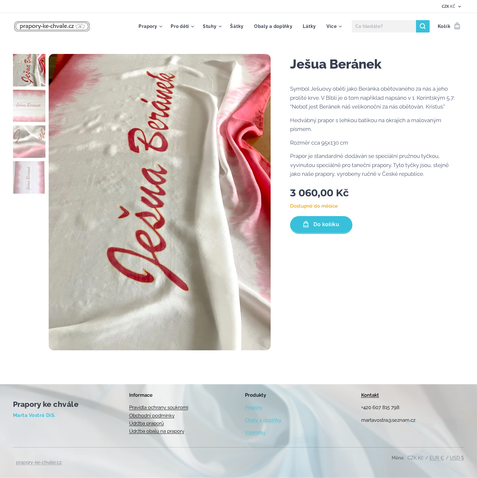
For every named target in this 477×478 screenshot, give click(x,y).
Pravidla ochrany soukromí (158, 407)
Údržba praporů (146, 423)
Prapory (253, 407)
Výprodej (255, 432)
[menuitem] (151, 26)
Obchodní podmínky (152, 416)
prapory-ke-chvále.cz (39, 462)
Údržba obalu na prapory (156, 431)
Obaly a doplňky (263, 420)
